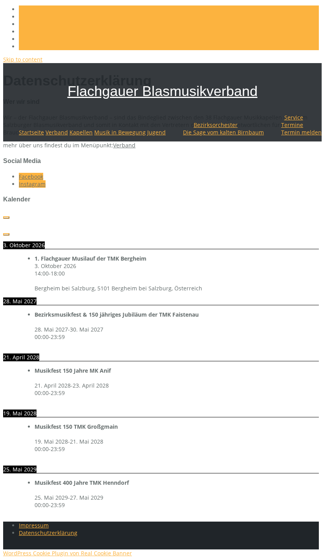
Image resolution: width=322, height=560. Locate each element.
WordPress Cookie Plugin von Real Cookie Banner (67, 553)
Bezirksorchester (216, 125)
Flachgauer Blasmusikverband (163, 91)
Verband (57, 132)
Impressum (34, 525)
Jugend (156, 132)
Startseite (31, 132)
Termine (292, 125)
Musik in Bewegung (120, 132)
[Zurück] (6, 217)
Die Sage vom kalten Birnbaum (223, 132)
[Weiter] (6, 234)
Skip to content (22, 59)
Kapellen (81, 132)
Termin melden (301, 132)
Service (293, 117)
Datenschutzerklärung (48, 532)
